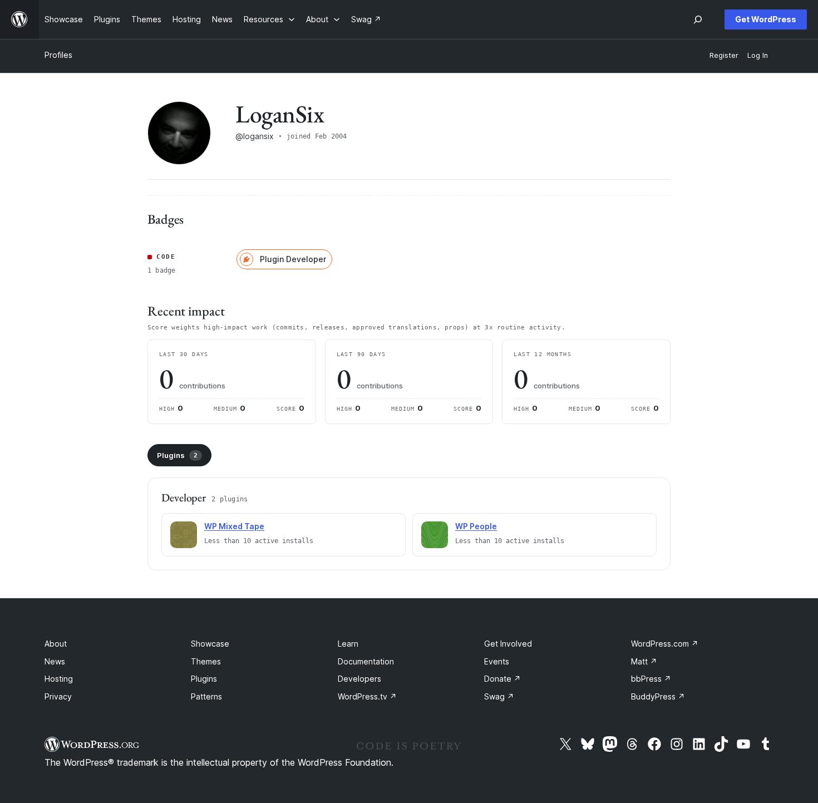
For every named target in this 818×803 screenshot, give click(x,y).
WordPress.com (664, 643)
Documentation (366, 661)
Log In (757, 55)
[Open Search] (697, 19)
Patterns (206, 696)
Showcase (210, 643)
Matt (644, 661)
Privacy (58, 696)
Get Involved (508, 643)
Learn (348, 643)
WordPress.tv (367, 696)
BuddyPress (658, 696)
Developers (359, 678)
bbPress (651, 678)
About (56, 643)
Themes (206, 661)
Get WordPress (765, 19)
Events (496, 661)
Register (723, 55)
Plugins (177, 455)
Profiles (58, 55)
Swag (499, 696)
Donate (502, 678)
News (55, 661)
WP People (476, 526)
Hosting (59, 678)
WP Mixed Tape (234, 526)
